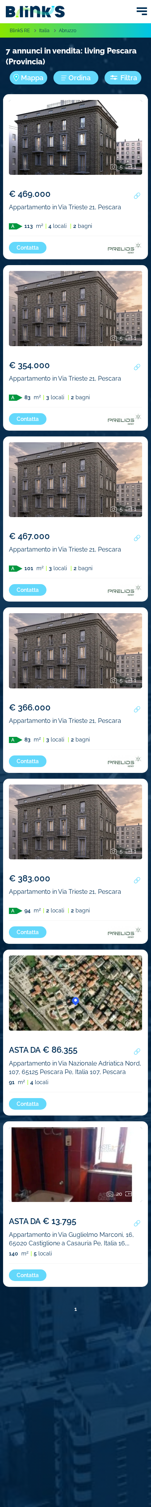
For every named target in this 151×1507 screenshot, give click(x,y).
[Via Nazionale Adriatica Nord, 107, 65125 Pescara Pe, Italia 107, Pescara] (75, 1005)
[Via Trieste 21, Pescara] (75, 150)
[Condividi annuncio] (137, 195)
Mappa (32, 78)
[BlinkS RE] (35, 11)
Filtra (128, 78)
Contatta (28, 248)
